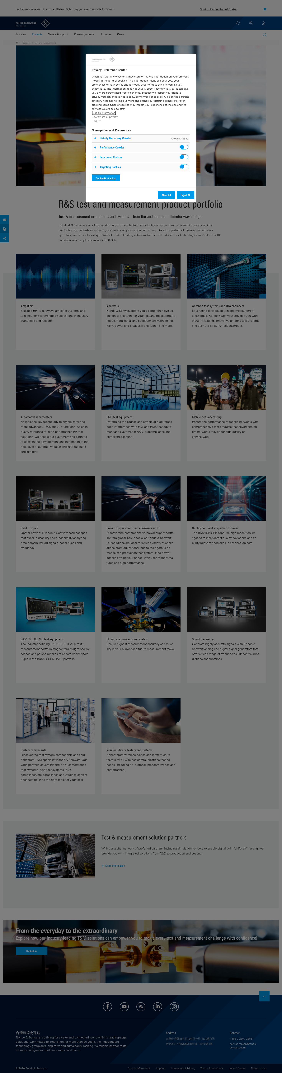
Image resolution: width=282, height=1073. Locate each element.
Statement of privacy (105, 116)
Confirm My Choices (106, 178)
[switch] (184, 147)
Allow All (166, 195)
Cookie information (104, 112)
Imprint (97, 120)
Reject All (185, 195)
